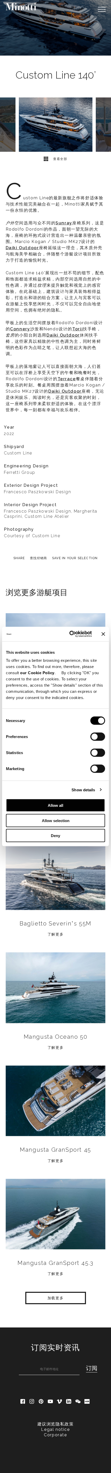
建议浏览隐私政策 (55, 1424)
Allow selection (55, 820)
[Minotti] (21, 6)
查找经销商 (38, 558)
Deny (55, 835)
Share (19, 558)
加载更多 (55, 1298)
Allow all (55, 805)
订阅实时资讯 (55, 1347)
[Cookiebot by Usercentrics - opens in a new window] (70, 634)
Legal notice (55, 1429)
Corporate (55, 1434)
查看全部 (59, 159)
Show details (83, 789)
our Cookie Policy (37, 673)
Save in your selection (75, 558)
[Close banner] (103, 634)
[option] (55, 28)
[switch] (97, 737)
